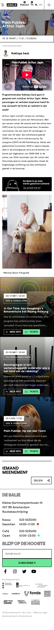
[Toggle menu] (3, 5)
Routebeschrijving (15, 511)
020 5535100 (27, 520)
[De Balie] (12, 5)
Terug (6, 16)
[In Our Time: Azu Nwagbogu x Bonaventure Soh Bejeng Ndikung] (27, 310)
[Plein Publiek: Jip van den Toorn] (25, 431)
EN (40, 5)
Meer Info (15, 332)
